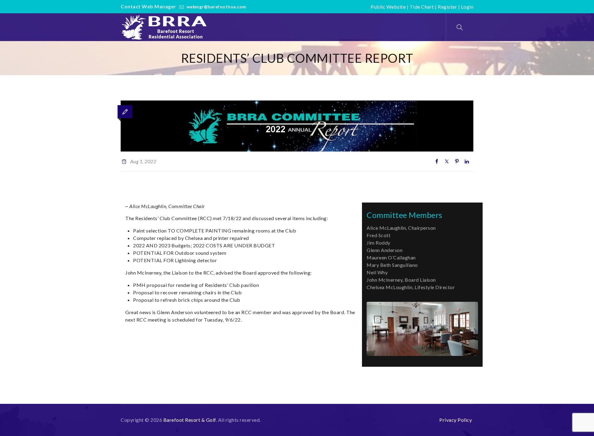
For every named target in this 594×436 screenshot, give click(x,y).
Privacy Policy (455, 420)
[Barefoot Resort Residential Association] (165, 27)
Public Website (388, 7)
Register (447, 7)
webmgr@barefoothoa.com (216, 6)
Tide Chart (422, 7)
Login (467, 7)
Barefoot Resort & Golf (189, 420)
